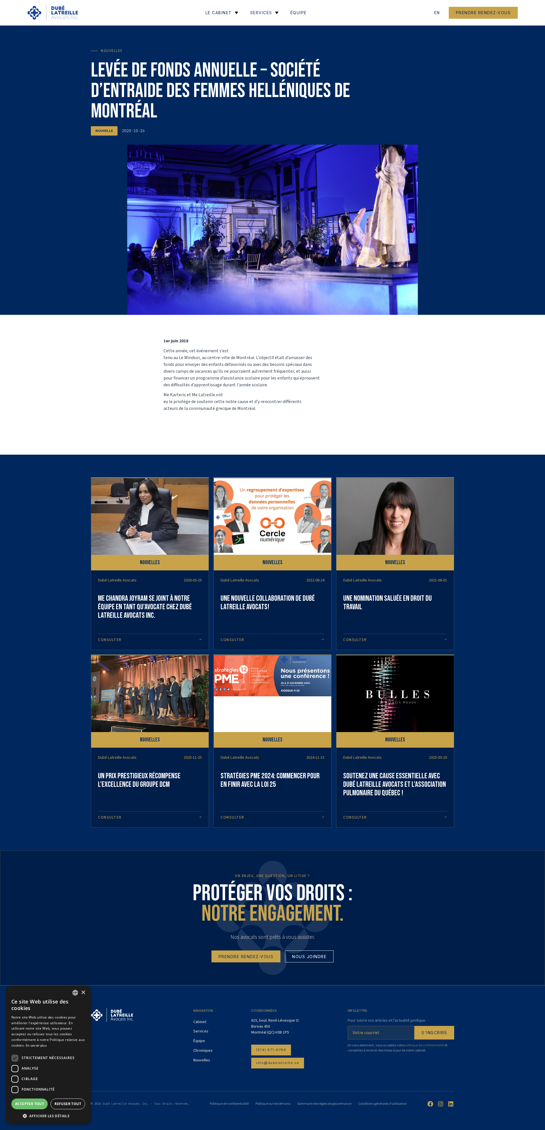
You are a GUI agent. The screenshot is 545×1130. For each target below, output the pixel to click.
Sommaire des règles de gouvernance (324, 1103)
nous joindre (309, 956)
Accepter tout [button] (29, 1103)
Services (200, 1031)
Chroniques (203, 1050)
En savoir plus (36, 1045)
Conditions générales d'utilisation (382, 1103)
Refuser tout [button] (67, 1103)
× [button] (83, 992)
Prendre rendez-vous (483, 12)
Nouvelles (201, 1060)
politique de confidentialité (424, 1045)
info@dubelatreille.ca (277, 1063)
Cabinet (199, 1022)
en (437, 13)
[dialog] (48, 1055)
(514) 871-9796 (271, 1050)
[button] (48, 1116)
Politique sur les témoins (272, 1103)
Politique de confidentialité (229, 1103)
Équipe (199, 1041)
